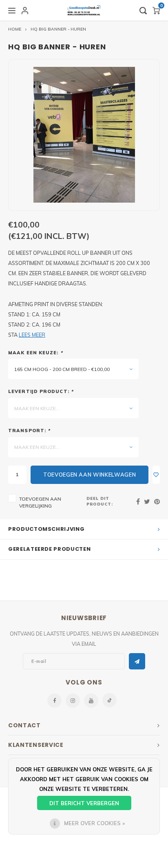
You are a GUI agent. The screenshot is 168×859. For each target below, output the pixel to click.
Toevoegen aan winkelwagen (89, 474)
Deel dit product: (99, 501)
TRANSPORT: (29, 430)
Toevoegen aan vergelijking (40, 502)
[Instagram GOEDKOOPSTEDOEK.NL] (73, 700)
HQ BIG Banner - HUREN (58, 29)
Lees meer (32, 334)
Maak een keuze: (35, 353)
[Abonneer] (137, 661)
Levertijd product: (40, 391)
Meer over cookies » (94, 823)
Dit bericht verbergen (84, 803)
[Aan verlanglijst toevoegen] (156, 475)
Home (14, 29)
